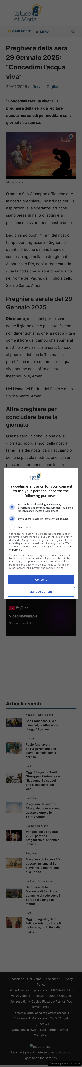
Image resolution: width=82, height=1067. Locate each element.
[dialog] (41, 533)
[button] (41, 527)
